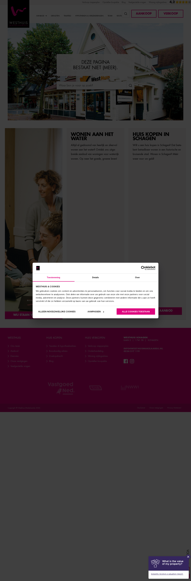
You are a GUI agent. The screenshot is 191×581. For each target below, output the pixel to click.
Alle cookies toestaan (136, 311)
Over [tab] (137, 277)
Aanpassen (94, 311)
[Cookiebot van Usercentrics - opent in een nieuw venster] (143, 268)
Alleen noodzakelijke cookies (56, 311)
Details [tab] (95, 277)
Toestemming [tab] (53, 277)
